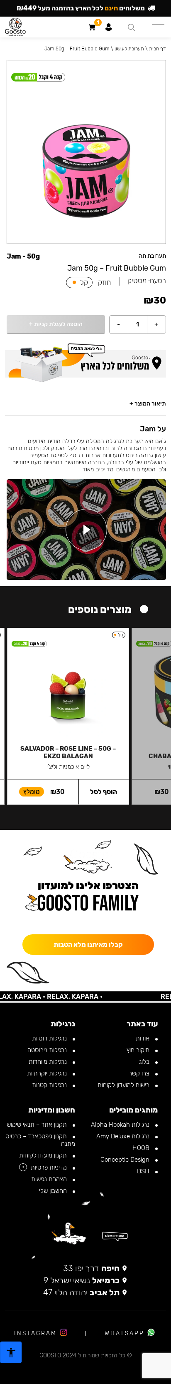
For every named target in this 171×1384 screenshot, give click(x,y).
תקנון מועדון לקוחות (43, 1155)
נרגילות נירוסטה (47, 1050)
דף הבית (157, 49)
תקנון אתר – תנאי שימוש (37, 1124)
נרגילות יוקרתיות (47, 1073)
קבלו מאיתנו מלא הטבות (88, 944)
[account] (108, 27)
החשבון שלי (53, 1191)
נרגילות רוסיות (50, 1038)
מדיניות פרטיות (49, 1167)
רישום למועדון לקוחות (124, 1085)
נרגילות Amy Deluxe (123, 1136)
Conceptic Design (125, 1159)
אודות (143, 1038)
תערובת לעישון (129, 49)
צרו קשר (140, 1073)
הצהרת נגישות (49, 1179)
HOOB (141, 1148)
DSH (144, 1171)
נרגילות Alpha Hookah (121, 1124)
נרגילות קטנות (50, 1085)
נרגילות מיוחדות (48, 1061)
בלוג (145, 1061)
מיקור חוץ (139, 1050)
